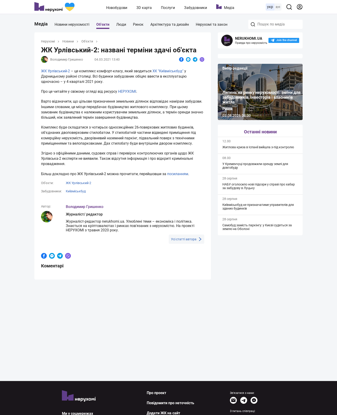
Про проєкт (156, 393)
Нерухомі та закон (211, 24)
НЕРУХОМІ (127, 91)
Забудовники (195, 8)
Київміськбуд (76, 191)
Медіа (229, 8)
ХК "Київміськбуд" (167, 71)
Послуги (168, 8)
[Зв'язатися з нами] (233, 400)
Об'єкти (102, 24)
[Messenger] (254, 400)
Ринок (138, 24)
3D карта (144, 8)
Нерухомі (48, 41)
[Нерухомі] (54, 7)
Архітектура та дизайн (169, 24)
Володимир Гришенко (84, 207)
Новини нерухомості (72, 24)
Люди (121, 24)
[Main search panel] (289, 7)
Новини (68, 41)
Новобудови (116, 8)
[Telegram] (243, 400)
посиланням (177, 174)
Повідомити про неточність (170, 403)
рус (278, 6)
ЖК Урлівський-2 (55, 71)
